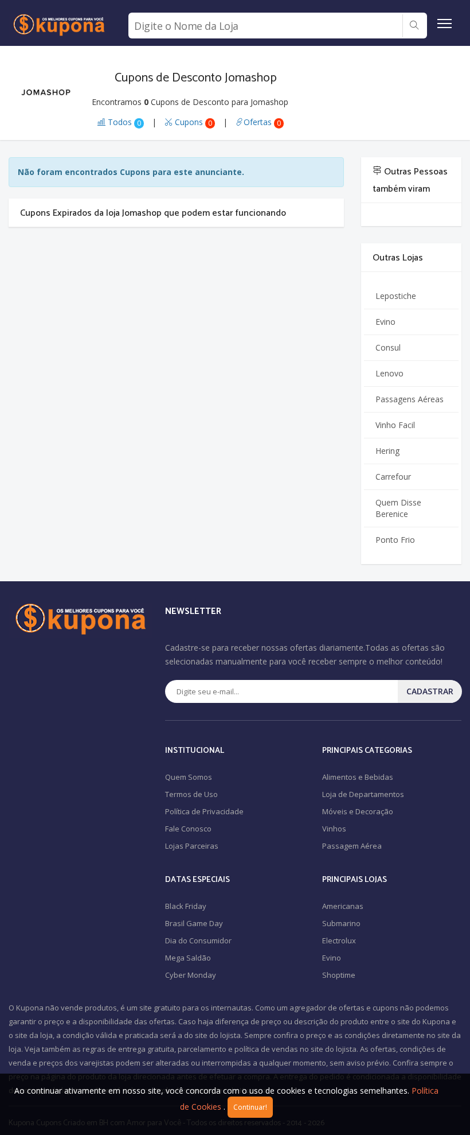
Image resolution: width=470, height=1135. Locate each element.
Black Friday (185, 906)
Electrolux (339, 940)
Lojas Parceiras (191, 846)
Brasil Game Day (194, 923)
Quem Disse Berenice (398, 508)
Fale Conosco (188, 828)
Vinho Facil (395, 424)
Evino (385, 321)
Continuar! (250, 1107)
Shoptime (338, 975)
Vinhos (334, 828)
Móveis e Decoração (357, 811)
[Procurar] (414, 25)
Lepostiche (395, 295)
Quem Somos (188, 777)
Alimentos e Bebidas (357, 777)
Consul (388, 347)
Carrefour (393, 476)
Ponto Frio (395, 539)
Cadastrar (429, 691)
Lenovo (389, 373)
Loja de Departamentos (363, 794)
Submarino (341, 923)
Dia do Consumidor (198, 940)
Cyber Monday (190, 975)
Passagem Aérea (352, 846)
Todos (123, 121)
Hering (387, 450)
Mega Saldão (188, 958)
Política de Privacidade (204, 811)
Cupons (192, 121)
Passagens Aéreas (409, 399)
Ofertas (262, 121)
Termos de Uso (191, 794)
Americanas (342, 906)
